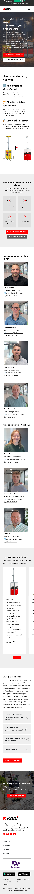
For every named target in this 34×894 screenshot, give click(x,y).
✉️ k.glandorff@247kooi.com (14, 414)
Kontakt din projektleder (12, 760)
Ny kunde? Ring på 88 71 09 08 (14, 59)
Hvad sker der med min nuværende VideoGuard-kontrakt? (14, 717)
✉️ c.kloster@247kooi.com (13, 373)
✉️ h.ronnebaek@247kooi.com (14, 459)
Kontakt (6, 854)
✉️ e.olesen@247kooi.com (13, 539)
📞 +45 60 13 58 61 (10, 417)
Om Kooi (6, 850)
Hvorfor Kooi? (14, 3)
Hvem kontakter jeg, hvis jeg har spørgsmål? (15, 739)
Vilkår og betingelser (23, 879)
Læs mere (9, 642)
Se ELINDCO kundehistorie (17, 236)
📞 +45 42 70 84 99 (11, 375)
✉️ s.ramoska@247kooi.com (13, 293)
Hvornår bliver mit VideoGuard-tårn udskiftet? (15, 729)
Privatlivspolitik (7, 879)
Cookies (19, 882)
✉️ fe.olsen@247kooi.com (13, 499)
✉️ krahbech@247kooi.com (13, 333)
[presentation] (15, 657)
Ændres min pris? (11, 749)
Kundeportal (24, 3)
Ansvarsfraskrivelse (8, 882)
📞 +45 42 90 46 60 (11, 462)
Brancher (6, 846)
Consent (5, 884)
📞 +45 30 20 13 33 (10, 542)
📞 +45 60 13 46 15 (10, 335)
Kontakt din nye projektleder (14, 54)
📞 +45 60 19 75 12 (10, 502)
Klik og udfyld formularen (16, 795)
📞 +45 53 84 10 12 (10, 296)
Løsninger (6, 841)
